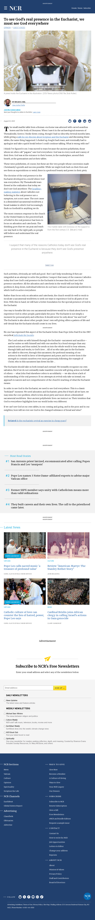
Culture (51, 561)
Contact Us (54, 833)
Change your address (58, 851)
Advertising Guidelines (14, 905)
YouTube (33, 896)
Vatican (7, 561)
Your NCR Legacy (56, 787)
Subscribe (87, 8)
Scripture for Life (11, 791)
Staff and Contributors (59, 878)
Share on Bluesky (69, 121)
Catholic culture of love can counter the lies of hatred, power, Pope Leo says (24, 615)
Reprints (53, 855)
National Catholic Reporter (87, 896)
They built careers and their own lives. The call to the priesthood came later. (50, 506)
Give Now (53, 770)
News (50, 607)
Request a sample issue (59, 823)
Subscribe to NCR (56, 801)
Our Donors (54, 791)
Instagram (37, 896)
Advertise (8, 825)
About (52, 865)
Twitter (24, 896)
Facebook (28, 896)
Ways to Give (54, 782)
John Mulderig (54, 574)
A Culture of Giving (57, 778)
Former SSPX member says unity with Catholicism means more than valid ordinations (50, 492)
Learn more (36, 112)
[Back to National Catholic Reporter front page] (16, 8)
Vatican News (12, 556)
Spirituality (9, 787)
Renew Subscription (58, 806)
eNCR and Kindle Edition (60, 819)
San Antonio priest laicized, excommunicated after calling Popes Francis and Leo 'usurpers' (50, 463)
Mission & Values (56, 869)
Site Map (46, 905)
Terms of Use (27, 905)
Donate (74, 8)
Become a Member (57, 774)
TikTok (41, 896)
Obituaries (8, 820)
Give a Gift (53, 810)
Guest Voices (19, 28)
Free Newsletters (56, 814)
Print (89, 121)
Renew (80, 8)
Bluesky (20, 896)
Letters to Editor (56, 846)
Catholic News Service (23, 574)
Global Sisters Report (13, 806)
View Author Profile (18, 105)
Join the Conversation (12, 110)
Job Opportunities (57, 842)
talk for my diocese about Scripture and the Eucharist (43, 137)
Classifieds (8, 816)
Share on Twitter (79, 121)
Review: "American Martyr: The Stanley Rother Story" (66, 567)
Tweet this (49, 265)
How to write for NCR (58, 838)
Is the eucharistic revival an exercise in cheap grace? (37, 420)
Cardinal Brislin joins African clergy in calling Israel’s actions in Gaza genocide (67, 615)
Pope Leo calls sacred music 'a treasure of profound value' (22, 567)
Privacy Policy (55, 874)
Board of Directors (57, 882)
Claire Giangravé (54, 623)
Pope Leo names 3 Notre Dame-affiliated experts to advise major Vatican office (50, 477)
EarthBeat (8, 801)
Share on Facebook (74, 121)
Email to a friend (84, 121)
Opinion (7, 28)
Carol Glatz (9, 574)
